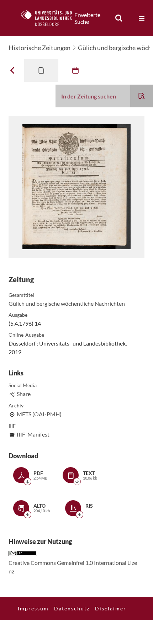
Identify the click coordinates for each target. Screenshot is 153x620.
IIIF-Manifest (33, 434)
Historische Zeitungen (39, 48)
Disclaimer (110, 608)
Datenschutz (72, 608)
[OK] (118, 18)
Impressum (33, 608)
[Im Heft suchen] (141, 96)
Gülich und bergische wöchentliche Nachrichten (67, 303)
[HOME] (50, 18)
